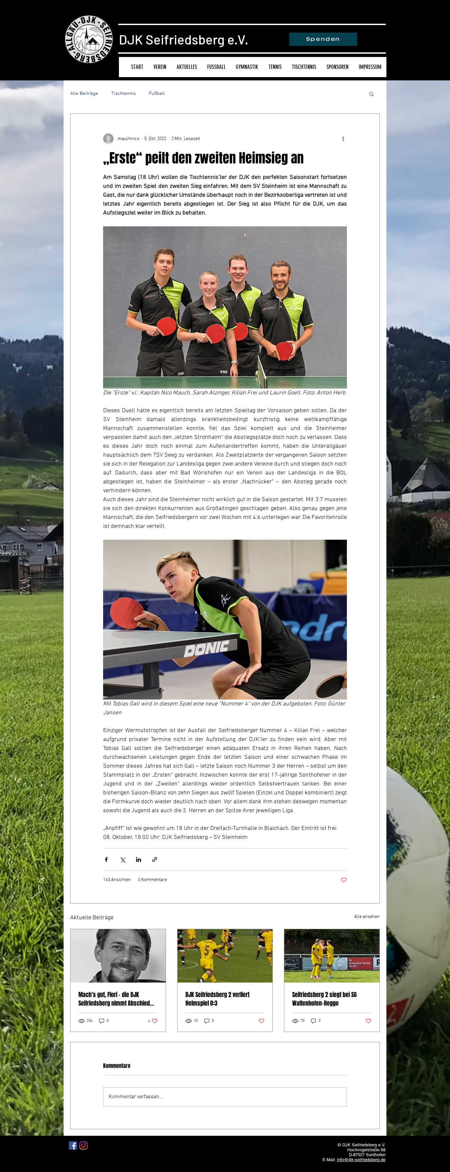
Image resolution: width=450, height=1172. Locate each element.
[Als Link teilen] (155, 859)
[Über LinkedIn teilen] (138, 859)
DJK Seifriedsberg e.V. (183, 39)
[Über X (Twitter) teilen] (122, 859)
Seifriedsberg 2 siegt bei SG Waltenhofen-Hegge (324, 999)
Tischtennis (123, 94)
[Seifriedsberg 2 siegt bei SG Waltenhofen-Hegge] (332, 956)
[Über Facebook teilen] (106, 859)
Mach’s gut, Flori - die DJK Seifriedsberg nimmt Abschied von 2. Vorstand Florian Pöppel (114, 999)
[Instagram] (83, 1145)
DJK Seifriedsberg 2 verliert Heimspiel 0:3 (217, 999)
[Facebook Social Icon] (73, 1145)
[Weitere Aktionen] (343, 139)
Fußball (157, 94)
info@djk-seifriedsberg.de (361, 1159)
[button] (371, 93)
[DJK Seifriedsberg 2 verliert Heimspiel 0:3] (225, 956)
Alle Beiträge (84, 94)
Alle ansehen (367, 917)
